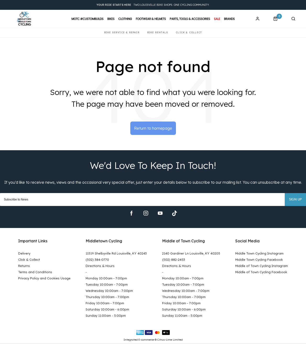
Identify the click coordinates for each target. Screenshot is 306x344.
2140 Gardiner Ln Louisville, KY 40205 (191, 253)
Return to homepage (153, 128)
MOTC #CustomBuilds (87, 18)
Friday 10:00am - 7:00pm (105, 303)
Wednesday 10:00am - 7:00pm (109, 291)
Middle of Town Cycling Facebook (261, 272)
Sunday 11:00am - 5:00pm (106, 315)
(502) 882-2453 (173, 259)
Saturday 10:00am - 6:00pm (107, 309)
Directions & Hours (100, 266)
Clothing (125, 18)
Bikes (111, 18)
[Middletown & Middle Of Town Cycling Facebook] (131, 213)
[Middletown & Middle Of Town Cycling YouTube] (160, 213)
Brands (229, 18)
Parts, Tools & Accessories (190, 18)
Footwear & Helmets (151, 18)
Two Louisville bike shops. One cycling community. (153, 4)
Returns (24, 266)
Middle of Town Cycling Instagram (261, 266)
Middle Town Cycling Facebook (259, 259)
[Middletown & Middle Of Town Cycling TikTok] (174, 213)
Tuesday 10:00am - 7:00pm (107, 284)
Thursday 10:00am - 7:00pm (107, 297)
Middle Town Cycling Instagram (259, 253)
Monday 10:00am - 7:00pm (106, 278)
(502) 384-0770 (97, 259)
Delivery (24, 253)
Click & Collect (29, 259)
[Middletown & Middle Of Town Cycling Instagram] (146, 213)
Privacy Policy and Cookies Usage (44, 278)
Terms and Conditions (35, 272)
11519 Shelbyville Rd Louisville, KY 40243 (116, 253)
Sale (217, 18)
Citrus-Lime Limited (170, 339)
